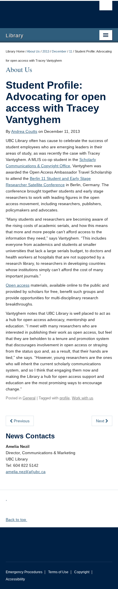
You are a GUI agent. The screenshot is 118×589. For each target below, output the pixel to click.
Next (100, 421)
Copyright (81, 572)
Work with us (82, 398)
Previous (21, 421)
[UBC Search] (105, 7)
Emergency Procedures (24, 572)
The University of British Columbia (43, 12)
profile (65, 398)
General (29, 398)
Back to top (16, 519)
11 (70, 51)
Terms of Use (58, 572)
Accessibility (15, 579)
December (59, 51)
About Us (33, 51)
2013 (45, 51)
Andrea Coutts (24, 131)
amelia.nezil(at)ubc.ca (26, 471)
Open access (18, 285)
